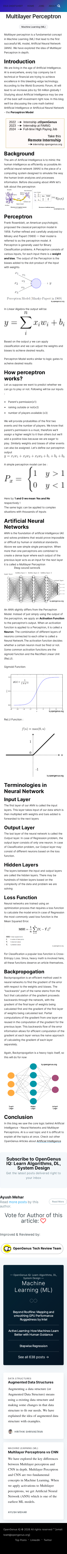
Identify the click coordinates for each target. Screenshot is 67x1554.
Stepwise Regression (34, 1346)
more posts (18, 1202)
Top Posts (21, 1539)
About (52, 5)
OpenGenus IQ (11, 1529)
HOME (30, 5)
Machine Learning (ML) (33, 26)
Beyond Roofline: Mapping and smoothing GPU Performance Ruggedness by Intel (33, 1315)
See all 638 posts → (33, 1357)
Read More (58, 1201)
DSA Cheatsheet (13, 5)
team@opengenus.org (16, 1534)
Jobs (41, 5)
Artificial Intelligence (49, 1141)
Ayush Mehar (12, 1197)
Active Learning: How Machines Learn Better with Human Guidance (33, 1332)
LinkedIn (35, 1539)
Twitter (48, 1539)
